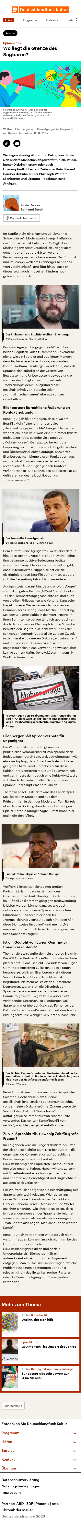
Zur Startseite (13, 1405)
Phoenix (43, 1503)
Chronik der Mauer (17, 1510)
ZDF (30, 1503)
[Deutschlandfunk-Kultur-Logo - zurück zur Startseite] (40, 10)
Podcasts (52, 20)
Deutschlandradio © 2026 (23, 1516)
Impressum (11, 1492)
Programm (30, 20)
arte (56, 1503)
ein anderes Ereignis (61, 953)
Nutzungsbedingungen (21, 1486)
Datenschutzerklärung (20, 1480)
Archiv (10, 33)
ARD (21, 1503)
